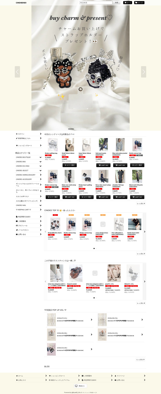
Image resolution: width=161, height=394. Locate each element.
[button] (17, 72)
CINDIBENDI (21, 3)
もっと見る (140, 203)
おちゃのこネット (77, 392)
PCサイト (82, 386)
